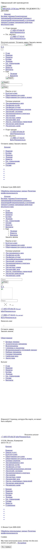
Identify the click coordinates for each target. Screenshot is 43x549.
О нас (8, 53)
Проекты (9, 57)
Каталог (9, 489)
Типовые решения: (13, 461)
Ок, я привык (6, 547)
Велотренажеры (16, 18)
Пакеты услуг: (11, 452)
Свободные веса (12, 356)
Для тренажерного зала (15, 103)
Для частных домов (13, 118)
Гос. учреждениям (13, 63)
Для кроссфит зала (13, 120)
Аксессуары (9, 24)
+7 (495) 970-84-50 (17, 30)
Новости (9, 67)
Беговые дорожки (8, 16)
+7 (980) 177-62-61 (17, 36)
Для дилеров (10, 115)
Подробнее (22, 543)
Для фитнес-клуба (13, 105)
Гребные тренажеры (13, 352)
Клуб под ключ (11, 93)
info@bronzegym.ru (17, 32)
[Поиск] (10, 78)
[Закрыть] (28, 44)
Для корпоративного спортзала (18, 113)
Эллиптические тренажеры (16, 344)
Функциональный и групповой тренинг (21, 350)
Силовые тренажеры (15, 22)
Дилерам (9, 61)
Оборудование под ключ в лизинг (19, 97)
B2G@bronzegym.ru (17, 38)
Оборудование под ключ (15, 95)
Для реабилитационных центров (18, 109)
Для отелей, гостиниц (14, 111)
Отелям (8, 65)
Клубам (8, 59)
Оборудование (6, 338)
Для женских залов (13, 126)
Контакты (9, 69)
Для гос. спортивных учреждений (19, 122)
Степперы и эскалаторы (15, 348)
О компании (10, 163)
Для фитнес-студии (13, 107)
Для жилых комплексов (15, 124)
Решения (9, 55)
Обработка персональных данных (14, 191)
